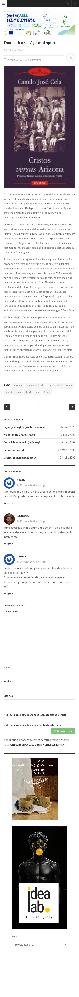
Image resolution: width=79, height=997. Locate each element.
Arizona (18, 385)
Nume (7, 667)
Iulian (11, 50)
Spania (47, 392)
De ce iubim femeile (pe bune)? (22, 442)
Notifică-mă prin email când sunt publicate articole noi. (33, 725)
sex (37, 392)
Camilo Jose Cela (35, 385)
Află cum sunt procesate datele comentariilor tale (34, 744)
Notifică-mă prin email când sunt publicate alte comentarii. (35, 715)
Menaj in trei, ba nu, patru (19, 434)
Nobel (28, 392)
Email (7, 681)
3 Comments (34, 60)
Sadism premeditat (15, 449)
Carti (21, 50)
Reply (10, 503)
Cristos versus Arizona (60, 385)
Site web (8, 696)
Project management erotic (20, 457)
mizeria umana (13, 392)
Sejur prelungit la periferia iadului (24, 427)
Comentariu (11, 611)
